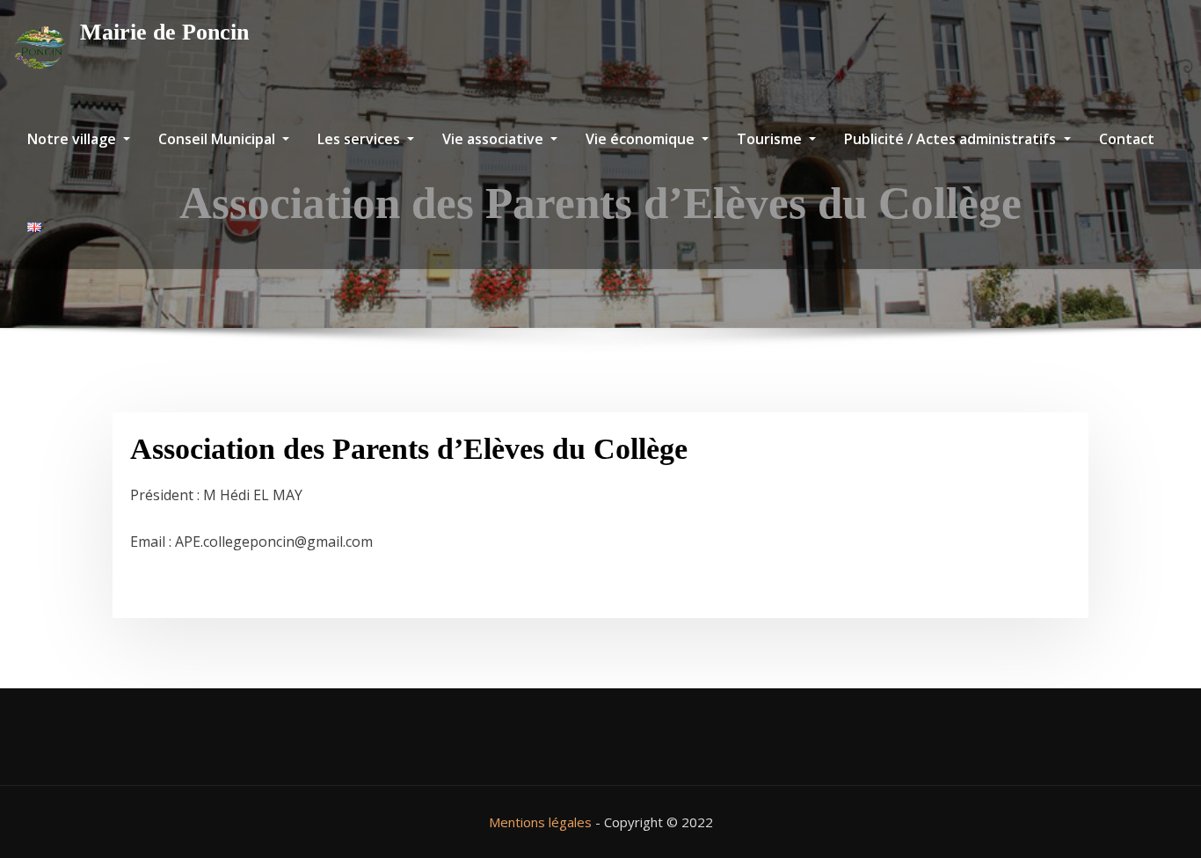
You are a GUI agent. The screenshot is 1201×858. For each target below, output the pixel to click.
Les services (360, 139)
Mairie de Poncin (164, 32)
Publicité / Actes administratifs (951, 139)
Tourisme (771, 139)
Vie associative (494, 139)
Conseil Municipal (218, 139)
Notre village (73, 139)
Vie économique (642, 139)
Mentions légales (540, 822)
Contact (1126, 139)
